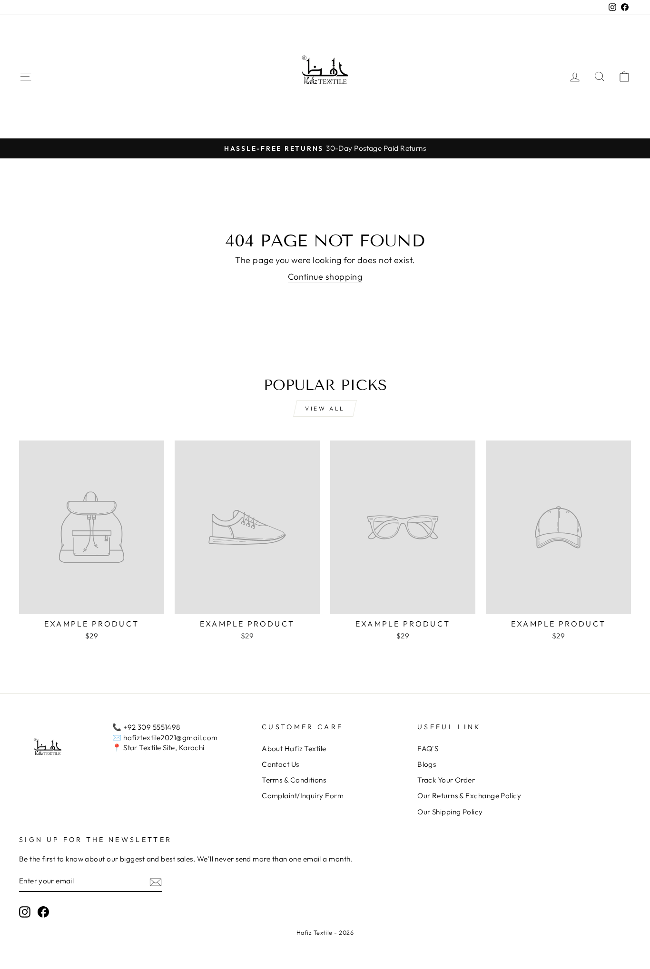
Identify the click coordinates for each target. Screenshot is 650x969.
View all (325, 408)
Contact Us (280, 764)
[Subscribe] (155, 881)
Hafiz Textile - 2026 (325, 932)
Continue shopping (325, 276)
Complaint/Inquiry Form (303, 795)
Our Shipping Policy (450, 811)
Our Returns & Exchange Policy (469, 795)
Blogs (426, 764)
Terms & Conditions (294, 779)
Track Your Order (446, 779)
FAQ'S (427, 748)
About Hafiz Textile (294, 748)
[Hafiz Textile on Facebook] (43, 912)
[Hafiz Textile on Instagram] (24, 912)
